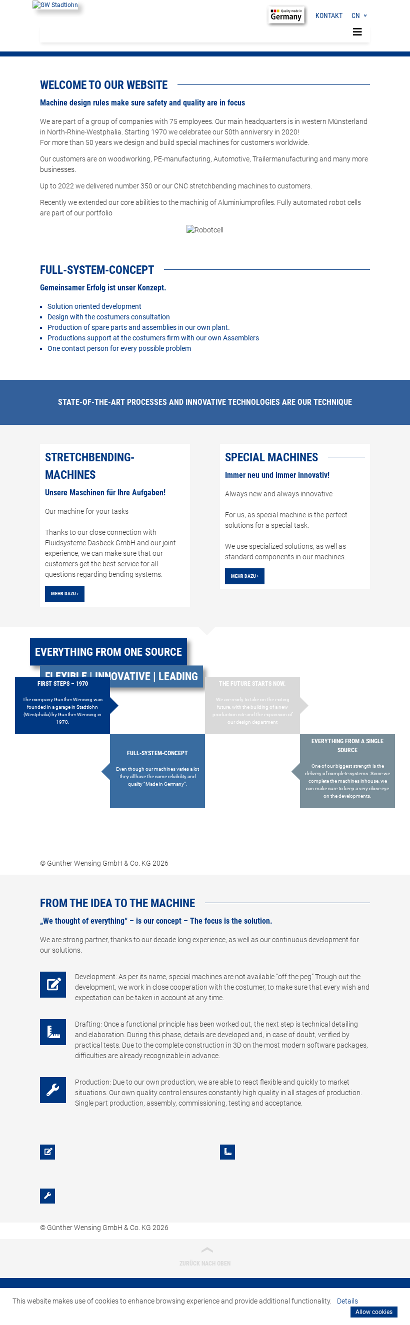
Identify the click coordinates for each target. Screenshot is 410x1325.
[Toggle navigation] (357, 31)
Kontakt (329, 15)
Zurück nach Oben (205, 1256)
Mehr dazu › (64, 593)
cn (356, 15)
